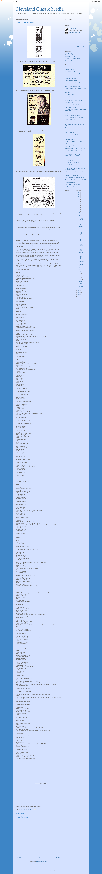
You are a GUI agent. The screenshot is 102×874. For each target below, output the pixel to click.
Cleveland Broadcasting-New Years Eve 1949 (81, 220)
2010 (79, 290)
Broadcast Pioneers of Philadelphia (73, 73)
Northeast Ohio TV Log (70, 56)
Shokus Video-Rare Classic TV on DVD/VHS (75, 148)
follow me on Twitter (81, 47)
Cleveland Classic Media (40, 9)
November (81, 261)
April (80, 279)
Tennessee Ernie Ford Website (72, 158)
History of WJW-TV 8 (69, 102)
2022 (79, 195)
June (80, 275)
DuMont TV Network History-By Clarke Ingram (75, 88)
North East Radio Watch (70, 119)
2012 (79, 209)
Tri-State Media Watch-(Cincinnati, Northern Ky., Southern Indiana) (75, 169)
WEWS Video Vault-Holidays (81, 234)
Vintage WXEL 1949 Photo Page (72, 58)
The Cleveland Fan (69, 160)
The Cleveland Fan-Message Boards (73, 162)
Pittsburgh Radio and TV (70, 132)
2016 (79, 201)
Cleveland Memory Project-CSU (72, 80)
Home (39, 857)
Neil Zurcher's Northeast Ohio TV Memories (75, 117)
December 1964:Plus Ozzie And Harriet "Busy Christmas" (81, 244)
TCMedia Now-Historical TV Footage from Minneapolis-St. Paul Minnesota (74, 155)
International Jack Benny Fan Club (72, 104)
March (80, 281)
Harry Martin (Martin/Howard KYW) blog (74, 100)
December (81, 212)
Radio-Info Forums (69, 137)
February (81, 283)
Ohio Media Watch (69, 127)
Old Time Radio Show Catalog (71, 130)
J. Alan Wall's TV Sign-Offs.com (72, 107)
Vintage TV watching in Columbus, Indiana (74, 177)
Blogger (57, 870)
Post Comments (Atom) (41, 861)
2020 (79, 197)
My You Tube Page (69, 54)
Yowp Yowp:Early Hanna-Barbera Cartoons (74, 186)
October (81, 264)
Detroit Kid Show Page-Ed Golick (72, 86)
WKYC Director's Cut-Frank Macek (73, 184)
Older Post (58, 857)
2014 (79, 205)
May (80, 277)
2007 (79, 296)
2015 (79, 203)
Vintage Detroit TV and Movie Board (73, 175)
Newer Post (19, 857)
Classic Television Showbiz (71, 78)
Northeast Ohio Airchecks (70, 122)
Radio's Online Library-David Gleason (73, 134)
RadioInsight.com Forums (70, 139)
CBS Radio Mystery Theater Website (73, 76)
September (81, 267)
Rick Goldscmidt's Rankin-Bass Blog (73, 141)
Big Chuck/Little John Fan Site (72, 67)
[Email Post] (35, 809)
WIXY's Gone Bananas (70, 182)
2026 (79, 193)
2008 (79, 294)
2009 (79, 292)
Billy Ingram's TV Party (70, 71)
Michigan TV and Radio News (71, 113)
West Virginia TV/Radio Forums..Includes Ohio (75, 179)
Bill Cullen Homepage (69, 69)
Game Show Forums (69, 94)
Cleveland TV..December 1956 (81, 255)
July (80, 273)
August (81, 271)
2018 (79, 199)
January (81, 286)
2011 (79, 211)
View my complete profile (74, 32)
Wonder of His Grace (69, 60)
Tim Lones (73, 28)
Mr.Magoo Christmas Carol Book (72, 115)
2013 (79, 207)
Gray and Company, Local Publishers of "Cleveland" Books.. (74, 97)
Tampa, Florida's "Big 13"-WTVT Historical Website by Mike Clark (74, 151)
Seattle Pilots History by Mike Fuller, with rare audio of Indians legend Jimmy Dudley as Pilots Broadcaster (75, 145)
